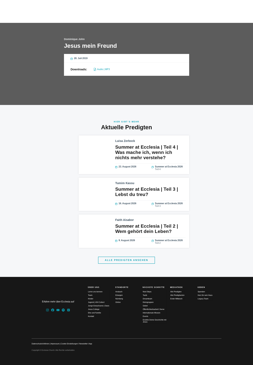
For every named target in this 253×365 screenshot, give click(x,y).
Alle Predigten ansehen (126, 260)
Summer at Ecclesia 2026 (169, 167)
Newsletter (83, 344)
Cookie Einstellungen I (70, 344)
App (90, 344)
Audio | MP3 (103, 69)
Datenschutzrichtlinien (40, 344)
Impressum (55, 344)
